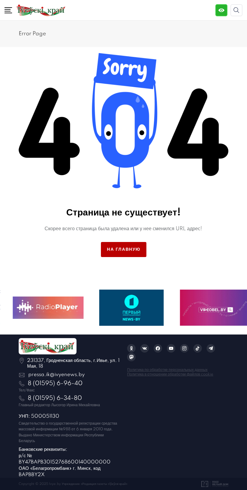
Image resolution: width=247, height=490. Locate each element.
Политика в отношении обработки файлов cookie (170, 374)
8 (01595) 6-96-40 (55, 384)
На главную (123, 249)
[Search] (236, 10)
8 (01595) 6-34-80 (55, 398)
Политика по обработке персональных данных (167, 370)
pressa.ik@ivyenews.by (56, 374)
